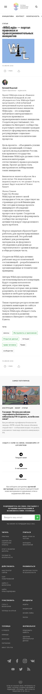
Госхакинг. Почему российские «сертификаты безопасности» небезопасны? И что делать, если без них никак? (20, 415)
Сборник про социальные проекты (7, 543)
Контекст (20, 16)
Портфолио (6, 643)
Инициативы (8, 16)
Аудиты (25, 604)
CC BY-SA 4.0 (25, 691)
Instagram (25, 661)
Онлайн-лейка (28, 613)
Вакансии (5, 639)
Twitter (21, 669)
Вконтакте (33, 661)
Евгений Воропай (9, 88)
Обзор (17, 408)
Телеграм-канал (9, 661)
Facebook (17, 661)
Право (22, 345)
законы (6, 333)
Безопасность (32, 16)
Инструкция (7, 408)
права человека (9, 345)
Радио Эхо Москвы (10, 194)
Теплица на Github (9, 611)
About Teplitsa (7, 647)
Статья (5, 24)
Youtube (13, 669)
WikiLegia (13, 95)
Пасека (25, 617)
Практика (5, 536)
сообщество (8, 351)
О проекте (5, 630)
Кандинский (27, 609)
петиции (25, 339)
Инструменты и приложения (25, 333)
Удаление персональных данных (28, 639)
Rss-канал (29, 669)
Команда (5, 634)
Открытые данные (10, 339)
